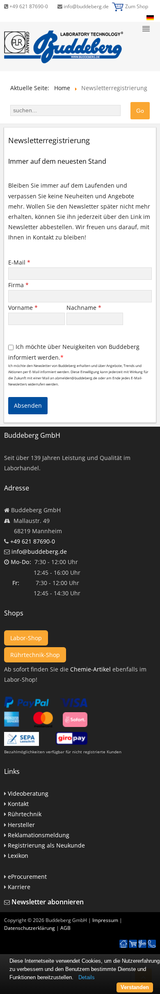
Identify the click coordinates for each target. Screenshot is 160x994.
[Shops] (133, 944)
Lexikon (18, 855)
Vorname (23, 307)
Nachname (83, 307)
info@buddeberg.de (85, 6)
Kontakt (18, 804)
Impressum (105, 920)
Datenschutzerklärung (29, 927)
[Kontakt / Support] (152, 940)
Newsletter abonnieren (47, 901)
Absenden (28, 405)
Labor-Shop (26, 638)
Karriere (19, 887)
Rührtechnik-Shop (35, 655)
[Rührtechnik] (142, 944)
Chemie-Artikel (90, 669)
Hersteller (21, 825)
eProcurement (27, 876)
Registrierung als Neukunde (46, 845)
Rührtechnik (24, 814)
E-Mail (19, 262)
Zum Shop (136, 6)
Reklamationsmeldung (38, 835)
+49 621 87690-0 (28, 6)
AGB (65, 927)
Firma (18, 285)
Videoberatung (28, 793)
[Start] (123, 944)
